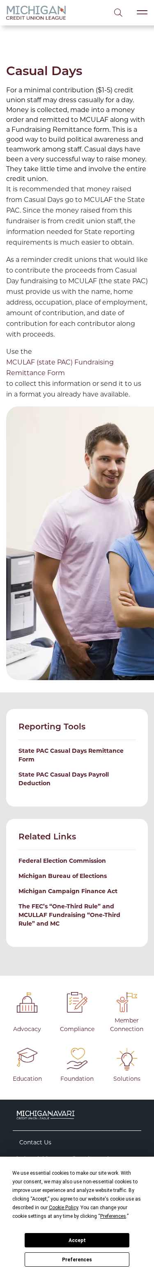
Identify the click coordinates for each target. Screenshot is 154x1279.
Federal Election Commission (62, 860)
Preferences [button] (113, 1216)
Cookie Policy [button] (63, 1207)
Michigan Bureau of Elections (62, 876)
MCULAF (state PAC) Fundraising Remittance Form (60, 367)
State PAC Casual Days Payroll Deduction (63, 779)
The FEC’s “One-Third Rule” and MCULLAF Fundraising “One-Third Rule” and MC (69, 915)
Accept (77, 1240)
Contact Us (35, 1142)
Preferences (77, 1260)
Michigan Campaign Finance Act (67, 891)
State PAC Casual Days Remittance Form (71, 755)
